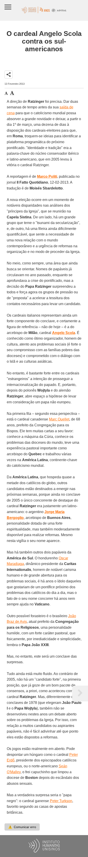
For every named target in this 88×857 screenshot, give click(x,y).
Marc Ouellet (59, 419)
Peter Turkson (61, 801)
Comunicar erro (22, 827)
